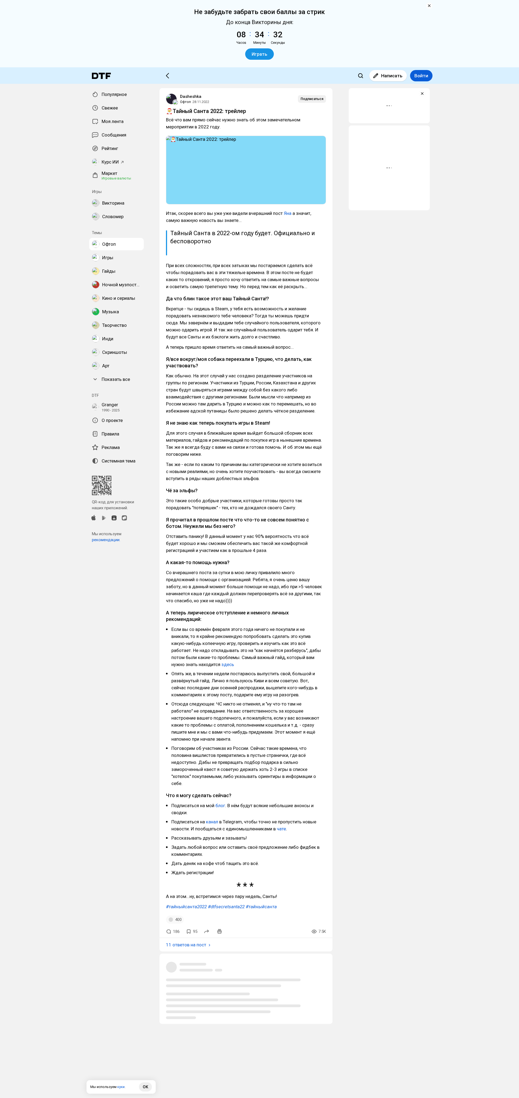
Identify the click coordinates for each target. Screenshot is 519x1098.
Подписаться (312, 99)
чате (281, 828)
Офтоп (185, 102)
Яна (287, 213)
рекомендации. (106, 539)
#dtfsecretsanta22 (226, 906)
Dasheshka (190, 96)
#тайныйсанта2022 (186, 906)
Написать (391, 75)
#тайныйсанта (261, 906)
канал (212, 821)
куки (121, 1087)
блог (220, 805)
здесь (227, 664)
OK (145, 1086)
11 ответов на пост (186, 944)
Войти (421, 75)
